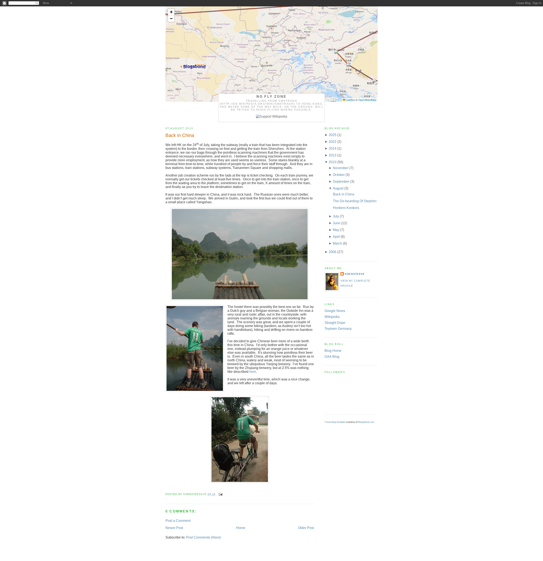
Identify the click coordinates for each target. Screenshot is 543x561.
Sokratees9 (354, 274)
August (338, 188)
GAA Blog (332, 356)
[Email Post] (219, 494)
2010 (332, 162)
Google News (335, 311)
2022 (332, 141)
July (336, 216)
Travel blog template (335, 422)
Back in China (179, 135)
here (252, 371)
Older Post (306, 528)
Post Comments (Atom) (203, 537)
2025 (332, 135)
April (336, 236)
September (341, 181)
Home (240, 528)
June (336, 223)
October (339, 175)
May (336, 230)
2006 (332, 252)
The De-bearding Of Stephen (354, 201)
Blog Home (333, 350)
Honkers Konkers (346, 208)
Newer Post (174, 528)
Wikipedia (332, 317)
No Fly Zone (271, 96)
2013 (332, 155)
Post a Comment (177, 520)
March (337, 243)
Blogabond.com (366, 422)
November (340, 168)
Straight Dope (335, 322)
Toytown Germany (338, 328)
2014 (332, 148)
